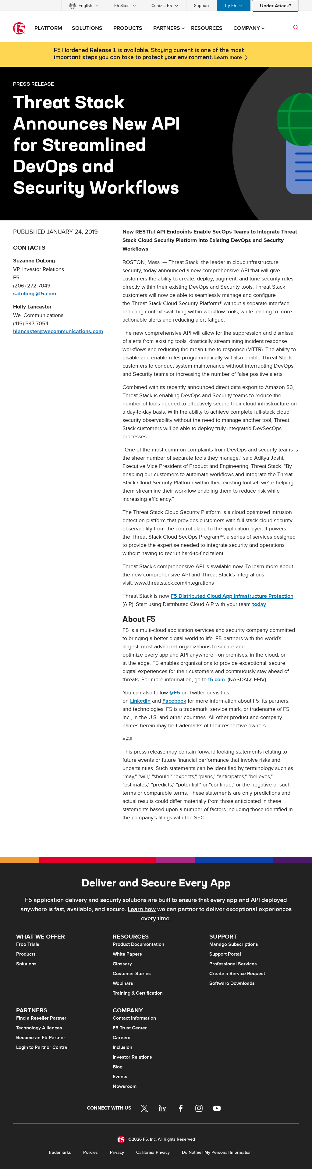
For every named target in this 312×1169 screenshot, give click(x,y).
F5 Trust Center (130, 1028)
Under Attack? (275, 6)
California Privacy (153, 1152)
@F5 (174, 693)
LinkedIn (140, 701)
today (259, 604)
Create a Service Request (237, 974)
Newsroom (124, 1086)
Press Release (33, 84)
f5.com (216, 679)
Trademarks (59, 1152)
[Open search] (296, 27)
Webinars (123, 983)
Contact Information (134, 1018)
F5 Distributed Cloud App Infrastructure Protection (232, 596)
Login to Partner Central (42, 1047)
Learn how (142, 909)
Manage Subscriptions (233, 944)
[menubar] (156, 5)
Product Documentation (138, 944)
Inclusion (122, 1047)
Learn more (228, 57)
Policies (90, 1152)
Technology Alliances (39, 1028)
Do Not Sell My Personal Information (217, 1152)
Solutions (26, 964)
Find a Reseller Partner (41, 1018)
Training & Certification (138, 993)
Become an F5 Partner (40, 1038)
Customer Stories (132, 974)
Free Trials (27, 944)
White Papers (127, 954)
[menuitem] (84, 5)
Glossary (122, 964)
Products (26, 954)
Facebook (174, 701)
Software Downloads (232, 983)
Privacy (117, 1152)
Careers (121, 1038)
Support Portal (225, 954)
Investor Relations (132, 1057)
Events (120, 1077)
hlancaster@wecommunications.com (58, 331)
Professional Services (233, 964)
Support (201, 5)
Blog (117, 1067)
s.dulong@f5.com (34, 294)
